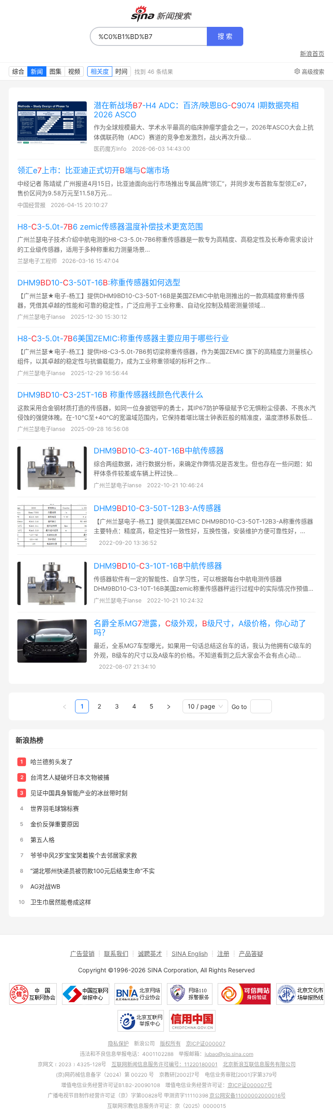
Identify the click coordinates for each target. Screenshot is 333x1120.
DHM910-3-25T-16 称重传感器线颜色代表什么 (110, 394)
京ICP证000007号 (250, 1085)
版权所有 (170, 1043)
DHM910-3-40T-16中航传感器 (159, 450)
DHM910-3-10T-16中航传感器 (158, 565)
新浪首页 (312, 53)
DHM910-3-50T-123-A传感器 (157, 508)
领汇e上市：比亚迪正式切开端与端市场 (93, 170)
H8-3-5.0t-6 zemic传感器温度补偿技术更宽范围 (110, 226)
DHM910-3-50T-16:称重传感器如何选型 (98, 282)
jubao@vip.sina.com (229, 1054)
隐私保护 (118, 1043)
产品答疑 (251, 953)
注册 (223, 953)
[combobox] (148, 36)
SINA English (190, 953)
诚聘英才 (150, 953)
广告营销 (82, 953)
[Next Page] (169, 706)
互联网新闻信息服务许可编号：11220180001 (164, 1064)
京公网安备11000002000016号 (247, 1095)
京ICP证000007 (205, 1043)
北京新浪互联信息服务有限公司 (259, 1064)
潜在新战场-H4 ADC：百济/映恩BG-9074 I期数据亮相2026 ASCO (196, 110)
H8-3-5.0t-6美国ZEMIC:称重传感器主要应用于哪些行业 (123, 338)
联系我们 (116, 953)
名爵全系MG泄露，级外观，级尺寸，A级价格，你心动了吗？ (200, 628)
